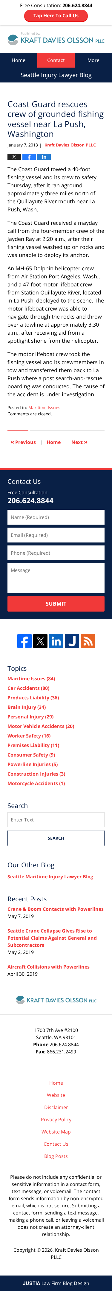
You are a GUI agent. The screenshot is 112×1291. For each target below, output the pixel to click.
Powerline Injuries (32, 764)
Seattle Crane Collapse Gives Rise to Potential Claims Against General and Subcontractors (52, 937)
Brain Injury (26, 707)
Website (56, 1095)
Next (79, 442)
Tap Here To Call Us (56, 15)
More (93, 60)
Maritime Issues (44, 407)
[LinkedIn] (56, 641)
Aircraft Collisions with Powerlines (48, 966)
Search (56, 838)
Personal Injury (30, 716)
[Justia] (72, 641)
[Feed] (88, 641)
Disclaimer (56, 1107)
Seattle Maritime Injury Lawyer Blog (50, 876)
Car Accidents (28, 688)
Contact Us (56, 1144)
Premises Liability (33, 745)
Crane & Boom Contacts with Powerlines (55, 909)
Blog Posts (56, 1156)
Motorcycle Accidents (36, 783)
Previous (23, 442)
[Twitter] (40, 641)
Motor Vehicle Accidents (40, 726)
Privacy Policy (56, 1119)
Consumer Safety (31, 754)
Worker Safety (28, 735)
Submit (56, 603)
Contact (56, 60)
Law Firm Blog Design (56, 1283)
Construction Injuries (36, 774)
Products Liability (33, 697)
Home (18, 60)
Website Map (56, 1131)
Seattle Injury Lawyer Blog (56, 38)
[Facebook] (24, 641)
